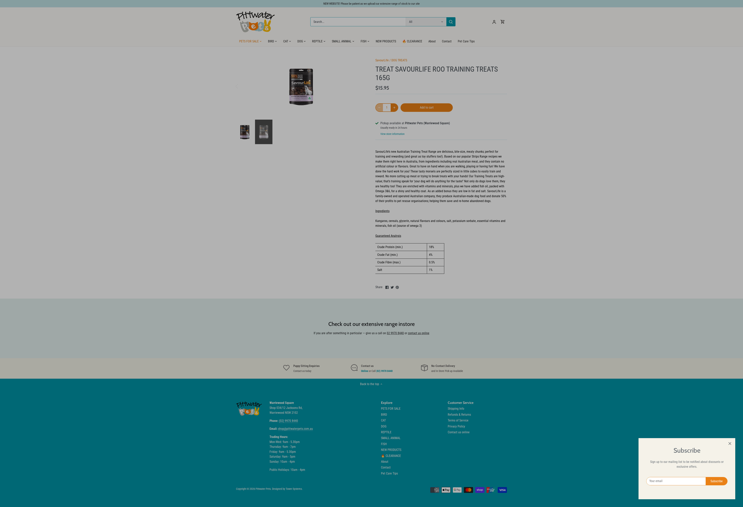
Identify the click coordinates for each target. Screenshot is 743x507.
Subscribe (716, 481)
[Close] (730, 443)
